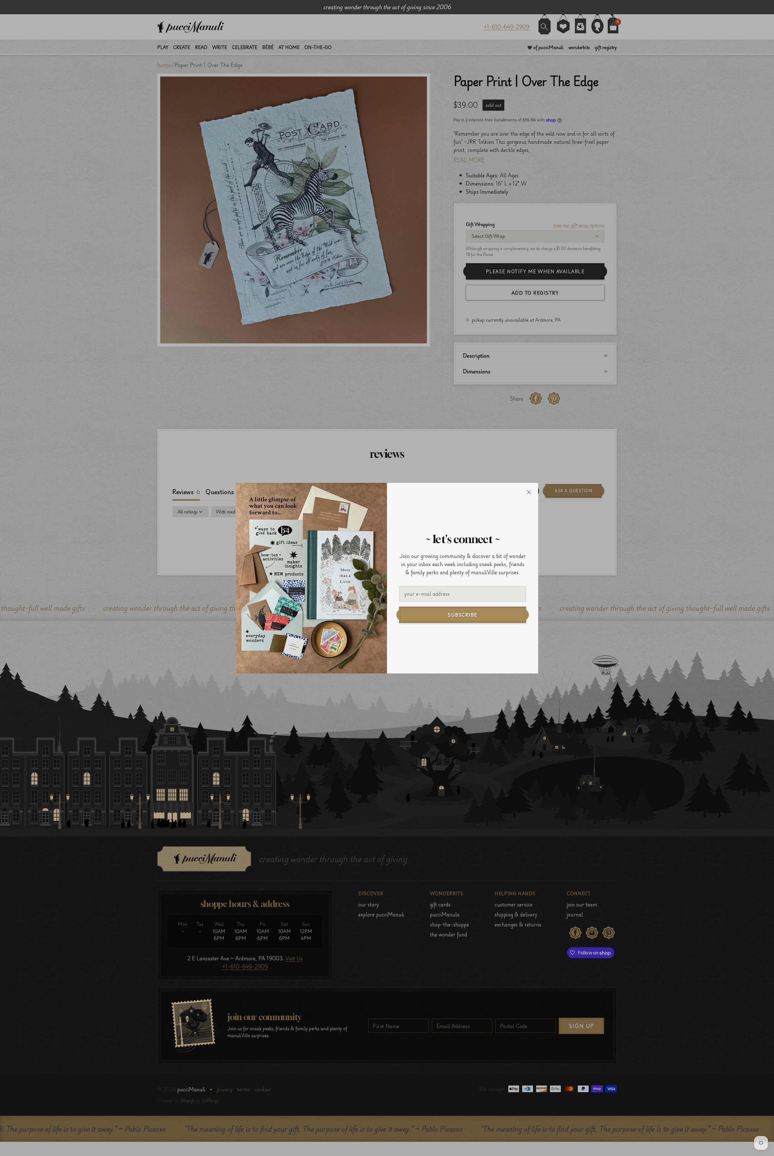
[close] (529, 492)
